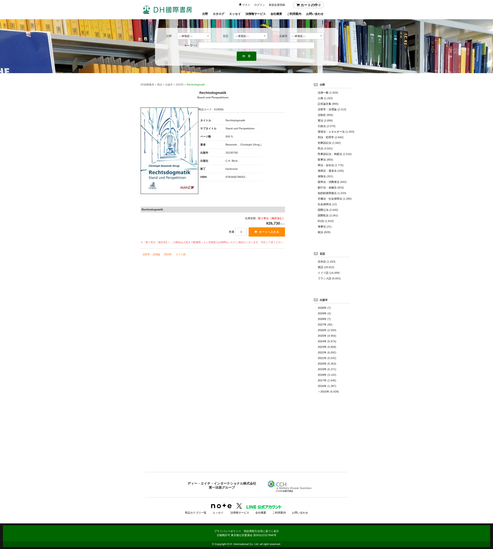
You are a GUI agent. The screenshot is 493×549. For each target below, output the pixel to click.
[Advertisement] (246, 440)
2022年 (322, 352)
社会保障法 (324, 204)
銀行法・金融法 (327, 187)
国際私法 (323, 215)
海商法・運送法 (327, 170)
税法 (320, 232)
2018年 (322, 374)
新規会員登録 (277, 4)
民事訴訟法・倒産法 (330, 154)
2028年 (322, 319)
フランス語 (324, 278)
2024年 (322, 341)
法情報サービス (256, 13)
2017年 (322, 380)
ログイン (259, 4)
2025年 (322, 335)
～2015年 (323, 391)
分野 (205, 13)
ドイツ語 (181, 254)
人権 (320, 98)
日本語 (322, 261)
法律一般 (323, 92)
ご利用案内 (294, 13)
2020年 (322, 363)
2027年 (322, 324)
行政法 (322, 126)
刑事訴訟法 (324, 142)
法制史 (322, 114)
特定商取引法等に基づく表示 (261, 531)
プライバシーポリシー (227, 531)
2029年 (322, 313)
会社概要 (276, 13)
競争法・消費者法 (328, 181)
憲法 (320, 120)
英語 (320, 267)
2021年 (322, 358)
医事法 (322, 159)
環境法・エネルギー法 (331, 131)
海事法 (322, 226)
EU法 (321, 221)
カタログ (218, 13)
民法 (320, 148)
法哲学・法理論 (151, 254)
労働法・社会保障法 (330, 198)
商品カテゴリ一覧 (195, 512)
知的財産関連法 (327, 193)
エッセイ (235, 13)
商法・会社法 (326, 165)
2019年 (322, 369)
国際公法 (323, 209)
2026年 (322, 330)
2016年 (322, 385)
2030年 (322, 307)
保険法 (322, 176)
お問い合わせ (315, 13)
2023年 (168, 254)
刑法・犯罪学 (326, 137)
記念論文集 (324, 103)
